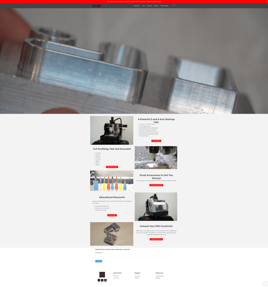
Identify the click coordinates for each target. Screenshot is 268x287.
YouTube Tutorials (160, 276)
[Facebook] (99, 280)
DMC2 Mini (116, 276)
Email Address (99, 252)
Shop (143, 5)
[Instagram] (102, 280)
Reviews (156, 5)
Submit (98, 261)
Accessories (116, 278)
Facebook (158, 278)
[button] (139, 6)
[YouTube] (105, 280)
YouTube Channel (164, 5)
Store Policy (137, 276)
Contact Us (149, 5)
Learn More (136, 5)
